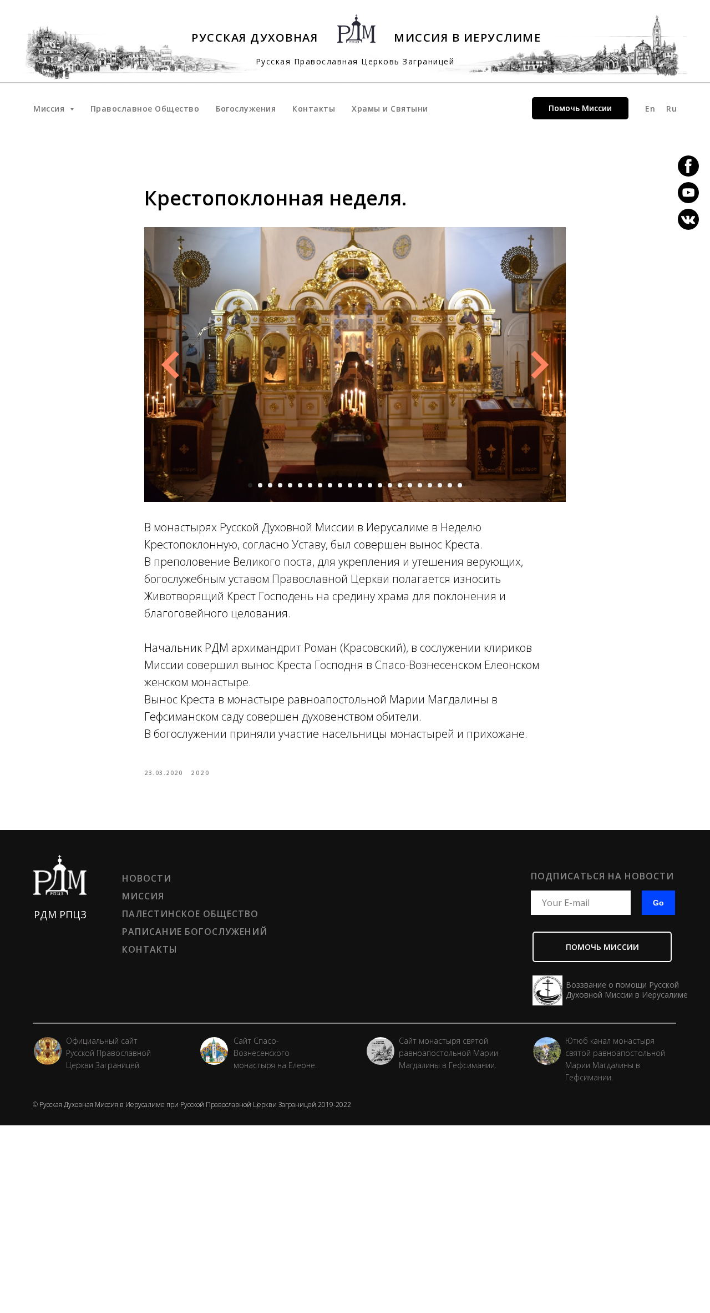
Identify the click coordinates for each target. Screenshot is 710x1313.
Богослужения (246, 108)
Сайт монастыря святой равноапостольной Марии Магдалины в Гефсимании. (448, 1052)
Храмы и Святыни (390, 108)
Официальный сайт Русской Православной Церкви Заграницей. (108, 1052)
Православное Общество (145, 108)
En (650, 108)
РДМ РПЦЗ (60, 914)
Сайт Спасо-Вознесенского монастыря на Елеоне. (275, 1052)
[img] (380, 1051)
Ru (671, 108)
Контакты (313, 108)
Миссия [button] (50, 108)
